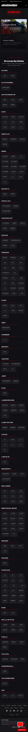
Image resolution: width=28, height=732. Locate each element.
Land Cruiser (14, 660)
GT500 (13, 311)
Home (3, 705)
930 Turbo (5, 581)
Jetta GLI (4, 684)
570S (4, 492)
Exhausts (14, 705)
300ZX (4, 546)
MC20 (22, 474)
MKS (4, 462)
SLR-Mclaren (5, 534)
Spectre (13, 630)
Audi (3, 112)
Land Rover (7, 422)
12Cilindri (4, 258)
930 (20, 576)
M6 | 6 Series (22, 167)
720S (13, 497)
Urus (5, 416)
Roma (14, 294)
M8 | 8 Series (5, 172)
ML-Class (4, 529)
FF (4, 289)
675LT (4, 497)
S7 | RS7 (13, 128)
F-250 (20, 306)
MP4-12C (13, 502)
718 (4, 576)
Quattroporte (6, 479)
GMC (3, 322)
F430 (13, 284)
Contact (21, 708)
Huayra (4, 563)
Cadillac (6, 201)
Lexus (4, 434)
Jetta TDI (20, 696)
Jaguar (5, 359)
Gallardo (21, 406)
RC (20, 445)
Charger (4, 246)
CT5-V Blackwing (6, 206)
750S (21, 497)
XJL (12, 369)
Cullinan (5, 625)
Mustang (21, 311)
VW (3, 690)
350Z (12, 546)
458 (20, 263)
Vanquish (4, 105)
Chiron (4, 194)
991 (5, 586)
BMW (3, 151)
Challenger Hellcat (15, 241)
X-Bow (4, 394)
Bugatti (5, 189)
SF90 (21, 294)
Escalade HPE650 (6, 212)
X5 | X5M (21, 172)
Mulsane (4, 145)
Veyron (12, 194)
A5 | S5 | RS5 (5, 117)
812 (14, 273)
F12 (13, 278)
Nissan (4, 541)
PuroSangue (5, 294)
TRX (12, 613)
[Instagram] (10, 711)
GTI (12, 696)
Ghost (21, 625)
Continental (13, 140)
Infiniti (5, 347)
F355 (21, 278)
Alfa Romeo (7, 82)
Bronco (4, 306)
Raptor (5, 316)
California (5, 278)
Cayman (21, 596)
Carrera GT (5, 596)
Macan (4, 601)
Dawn (13, 625)
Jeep (3, 376)
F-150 (12, 306)
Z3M (20, 177)
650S (21, 492)
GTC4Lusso (13, 289)
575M (13, 268)
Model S (21, 642)
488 (5, 268)
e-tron (13, 117)
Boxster (21, 591)
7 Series (13, 157)
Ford (3, 300)
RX (4, 450)
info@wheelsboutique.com (15, 1)
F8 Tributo (21, 284)
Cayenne (13, 596)
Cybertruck (5, 642)
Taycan (21, 601)
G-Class (5, 524)
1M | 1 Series (5, 157)
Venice (4, 672)
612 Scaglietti (5, 273)
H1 (4, 340)
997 (13, 591)
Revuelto (22, 411)
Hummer (5, 335)
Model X (4, 647)
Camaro (14, 224)
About (16, 708)
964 (13, 581)
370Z (20, 546)
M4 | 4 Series (5, 167)
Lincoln (5, 457)
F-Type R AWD (5, 364)
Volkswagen (7, 678)
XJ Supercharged (16, 364)
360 (12, 263)
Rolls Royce (7, 620)
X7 (12, 177)
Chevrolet (7, 218)
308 (4, 263)
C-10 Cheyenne (5, 224)
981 (21, 581)
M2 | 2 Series (5, 162)
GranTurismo (5, 474)
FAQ (17, 714)
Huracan (5, 411)
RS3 (13, 122)
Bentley (5, 134)
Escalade (16, 206)
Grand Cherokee (6, 381)
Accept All (22, 729)
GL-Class (13, 524)
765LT (5, 502)
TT (21, 128)
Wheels (8, 705)
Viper (12, 246)
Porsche (5, 570)
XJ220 (4, 369)
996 (4, 591)
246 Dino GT (13, 258)
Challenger (5, 241)
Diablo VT (13, 406)
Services (7, 708)
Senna (21, 502)
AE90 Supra (5, 660)
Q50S (4, 352)
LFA (4, 445)
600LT (12, 492)
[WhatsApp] (21, 711)
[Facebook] (7, 711)
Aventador (5, 406)
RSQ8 (21, 122)
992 (14, 586)
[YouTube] (14, 711)
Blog (12, 708)
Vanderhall (7, 666)
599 (21, 268)
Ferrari (5, 252)
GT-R (4, 551)
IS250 (12, 440)
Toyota (5, 654)
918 (12, 576)
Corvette (22, 224)
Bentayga (4, 140)
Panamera (12, 601)
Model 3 (13, 642)
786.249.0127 (4, 1)
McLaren (5, 486)
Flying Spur (22, 140)
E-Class (20, 519)
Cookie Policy (13, 724)
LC (20, 440)
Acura (4, 70)
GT (5, 311)
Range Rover (21, 428)
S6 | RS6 (5, 128)
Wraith (21, 630)
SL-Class (21, 529)
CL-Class (21, 514)
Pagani (4, 558)
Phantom (5, 630)
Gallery (25, 705)
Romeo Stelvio (5, 88)
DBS (12, 100)
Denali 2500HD (5, 328)
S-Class (13, 529)
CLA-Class (4, 519)
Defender (4, 428)
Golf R (4, 696)
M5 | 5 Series (14, 167)
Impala (4, 229)
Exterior (20, 705)
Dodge (4, 235)
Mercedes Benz (9, 508)
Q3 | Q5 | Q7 (21, 117)
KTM (3, 388)
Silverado (12, 229)
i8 (21, 157)
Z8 (4, 182)
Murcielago (13, 411)
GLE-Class (21, 524)
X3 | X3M (13, 172)
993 (22, 586)
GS (4, 440)
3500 (4, 613)
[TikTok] (18, 711)
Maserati (6, 469)
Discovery (12, 428)
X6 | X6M (4, 177)
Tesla (4, 637)
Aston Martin (8, 94)
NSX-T (12, 76)
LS (12, 445)
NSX (4, 76)
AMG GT (5, 514)
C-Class (13, 514)
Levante (14, 474)
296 (21, 258)
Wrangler (15, 381)
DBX (20, 100)
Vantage (12, 105)
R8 (5, 122)
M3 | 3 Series (14, 162)
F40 (4, 284)
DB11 (4, 100)
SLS (14, 534)
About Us (12, 714)
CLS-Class (12, 519)
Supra (22, 660)
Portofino (21, 289)
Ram (3, 607)
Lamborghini (7, 400)
